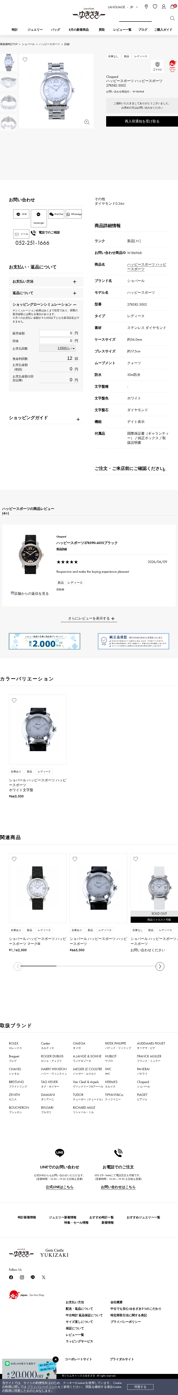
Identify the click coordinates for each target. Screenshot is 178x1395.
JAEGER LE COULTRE (87, 1071)
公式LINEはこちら (60, 1187)
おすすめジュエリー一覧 (143, 1217)
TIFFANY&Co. (114, 1097)
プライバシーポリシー (42, 1387)
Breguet (14, 1058)
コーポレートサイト (78, 1359)
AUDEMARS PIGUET (151, 1045)
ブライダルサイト (122, 1359)
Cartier (47, 1045)
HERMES (111, 1084)
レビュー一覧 (75, 1335)
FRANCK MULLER (149, 1058)
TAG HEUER (50, 1084)
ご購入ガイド (163, 30)
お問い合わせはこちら (118, 1187)
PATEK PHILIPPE (118, 1045)
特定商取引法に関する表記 (128, 1315)
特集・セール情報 (76, 1222)
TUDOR (88, 1097)
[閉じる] (56, 1359)
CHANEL (15, 1071)
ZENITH (14, 1097)
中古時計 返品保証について (84, 1315)
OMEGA (79, 1045)
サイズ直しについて (79, 1322)
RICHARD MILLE (84, 1109)
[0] (172, 6)
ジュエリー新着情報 (62, 1217)
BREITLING (18, 1084)
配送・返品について (79, 1309)
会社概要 (116, 1302)
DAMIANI (48, 1097)
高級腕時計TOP (8, 44)
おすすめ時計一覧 (101, 1217)
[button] (160, 966)
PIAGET (142, 1097)
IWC (108, 1071)
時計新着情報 (27, 1217)
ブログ (142, 30)
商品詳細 (61, 549)
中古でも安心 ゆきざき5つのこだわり (136, 1309)
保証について (75, 1328)
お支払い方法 (75, 1302)
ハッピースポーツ (49, 44)
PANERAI (143, 1071)
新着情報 (108, 1222)
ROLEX (15, 1045)
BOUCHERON (19, 1109)
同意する (140, 1387)
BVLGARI (47, 1109)
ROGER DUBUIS (52, 1058)
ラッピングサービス (79, 1341)
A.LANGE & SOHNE (87, 1058)
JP (131, 7)
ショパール (28, 44)
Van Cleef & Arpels (88, 1084)
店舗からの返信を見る (31, 593)
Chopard (143, 1084)
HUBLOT (111, 1058)
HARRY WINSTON (54, 1071)
